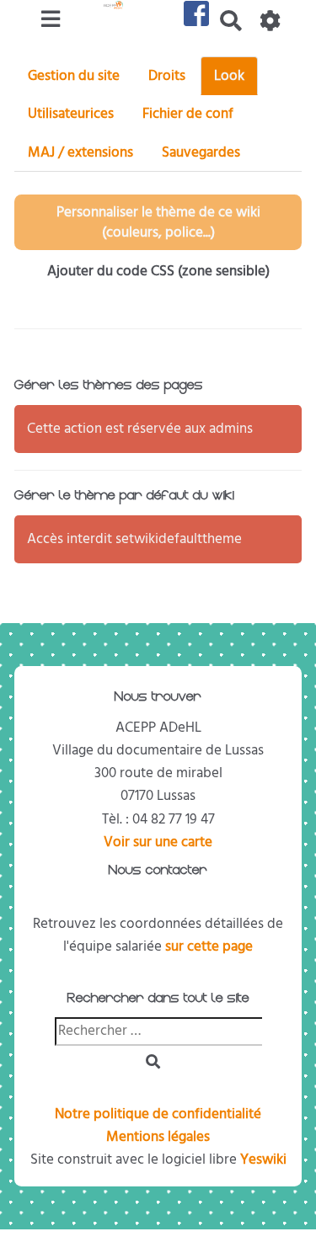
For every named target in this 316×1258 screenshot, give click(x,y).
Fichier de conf (187, 114)
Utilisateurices (71, 114)
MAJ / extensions (80, 152)
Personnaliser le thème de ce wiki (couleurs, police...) (158, 222)
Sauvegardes (201, 152)
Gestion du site (74, 76)
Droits (166, 76)
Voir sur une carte (158, 842)
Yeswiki (263, 1159)
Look (229, 76)
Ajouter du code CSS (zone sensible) (158, 271)
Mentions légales (158, 1137)
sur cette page (209, 946)
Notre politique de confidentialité (158, 1114)
